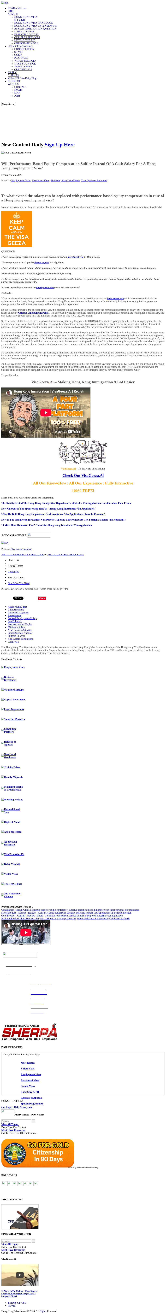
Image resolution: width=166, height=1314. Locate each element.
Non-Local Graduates (10, 756)
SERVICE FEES (23, 66)
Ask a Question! (13, 831)
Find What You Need (19, 583)
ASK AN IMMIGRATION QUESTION (35, 28)
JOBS (17, 95)
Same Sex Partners (14, 719)
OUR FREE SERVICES (27, 37)
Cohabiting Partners (10, 730)
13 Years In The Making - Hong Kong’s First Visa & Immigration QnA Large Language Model (19, 1293)
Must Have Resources (13, 1130)
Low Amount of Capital (20, 624)
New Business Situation (20, 630)
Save (43, 598)
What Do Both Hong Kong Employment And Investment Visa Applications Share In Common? (53, 514)
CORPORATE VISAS (26, 43)
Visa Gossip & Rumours (20, 638)
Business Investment (10, 678)
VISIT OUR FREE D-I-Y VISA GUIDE (22, 554)
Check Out (71, 475)
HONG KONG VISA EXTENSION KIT (36, 25)
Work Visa (13, 641)
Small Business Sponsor (20, 633)
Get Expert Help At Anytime (16, 1107)
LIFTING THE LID (24, 40)
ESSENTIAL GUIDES (26, 34)
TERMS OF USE (17, 1302)
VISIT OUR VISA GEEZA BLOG (65, 554)
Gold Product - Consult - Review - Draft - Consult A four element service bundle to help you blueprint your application (62, 915)
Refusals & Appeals (10, 743)
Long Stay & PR (30, 1092)
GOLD (18, 54)
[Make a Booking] (7, 1112)
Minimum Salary (16, 627)
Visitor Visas (11, 874)
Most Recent (28, 1062)
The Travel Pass (13, 883)
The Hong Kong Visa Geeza (65, 180)
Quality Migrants (13, 777)
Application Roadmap (10, 843)
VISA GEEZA (22, 78)
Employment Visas (21, 180)
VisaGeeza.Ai (92, 475)
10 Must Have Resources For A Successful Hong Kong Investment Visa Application (46, 525)
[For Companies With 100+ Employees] (29, 1039)
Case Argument (16, 609)
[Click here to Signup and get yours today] (83, 1216)
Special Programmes (32, 1103)
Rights (43, 1311)
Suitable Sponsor (16, 635)
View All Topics (10, 1124)
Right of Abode (12, 822)
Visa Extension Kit (14, 854)
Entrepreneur (14, 615)
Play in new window (21, 549)
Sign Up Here (60, 144)
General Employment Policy (33, 312)
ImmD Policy (15, 621)
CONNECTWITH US (14, 82)
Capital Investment (14, 699)
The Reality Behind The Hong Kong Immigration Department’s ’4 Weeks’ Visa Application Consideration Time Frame (66, 503)
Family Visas (28, 1086)
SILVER (18, 52)
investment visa (75, 257)
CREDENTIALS (23, 69)
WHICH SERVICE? (25, 60)
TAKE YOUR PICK (25, 63)
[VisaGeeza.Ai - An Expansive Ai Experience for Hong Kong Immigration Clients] (83, 1275)
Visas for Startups (14, 689)
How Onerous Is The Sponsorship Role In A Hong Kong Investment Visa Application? (48, 508)
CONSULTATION (24, 49)
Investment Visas (40, 180)
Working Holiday (13, 799)
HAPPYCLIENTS (13, 74)
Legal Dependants (14, 709)
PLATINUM (21, 57)
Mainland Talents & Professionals (13, 788)
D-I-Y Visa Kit (12, 864)
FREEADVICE (13, 12)
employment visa (45, 287)
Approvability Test (17, 606)
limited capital (41, 262)
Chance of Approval (18, 612)
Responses (13, 571)
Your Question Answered (94, 180)
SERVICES (20, 46)
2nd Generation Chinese (12, 895)
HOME (17, 8)
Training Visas (12, 767)
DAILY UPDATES (24, 31)
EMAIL (18, 89)
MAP (17, 92)
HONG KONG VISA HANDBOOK (33, 22)
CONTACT (20, 87)
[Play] (4, 542)
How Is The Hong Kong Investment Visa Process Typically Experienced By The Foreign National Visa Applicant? (63, 519)
